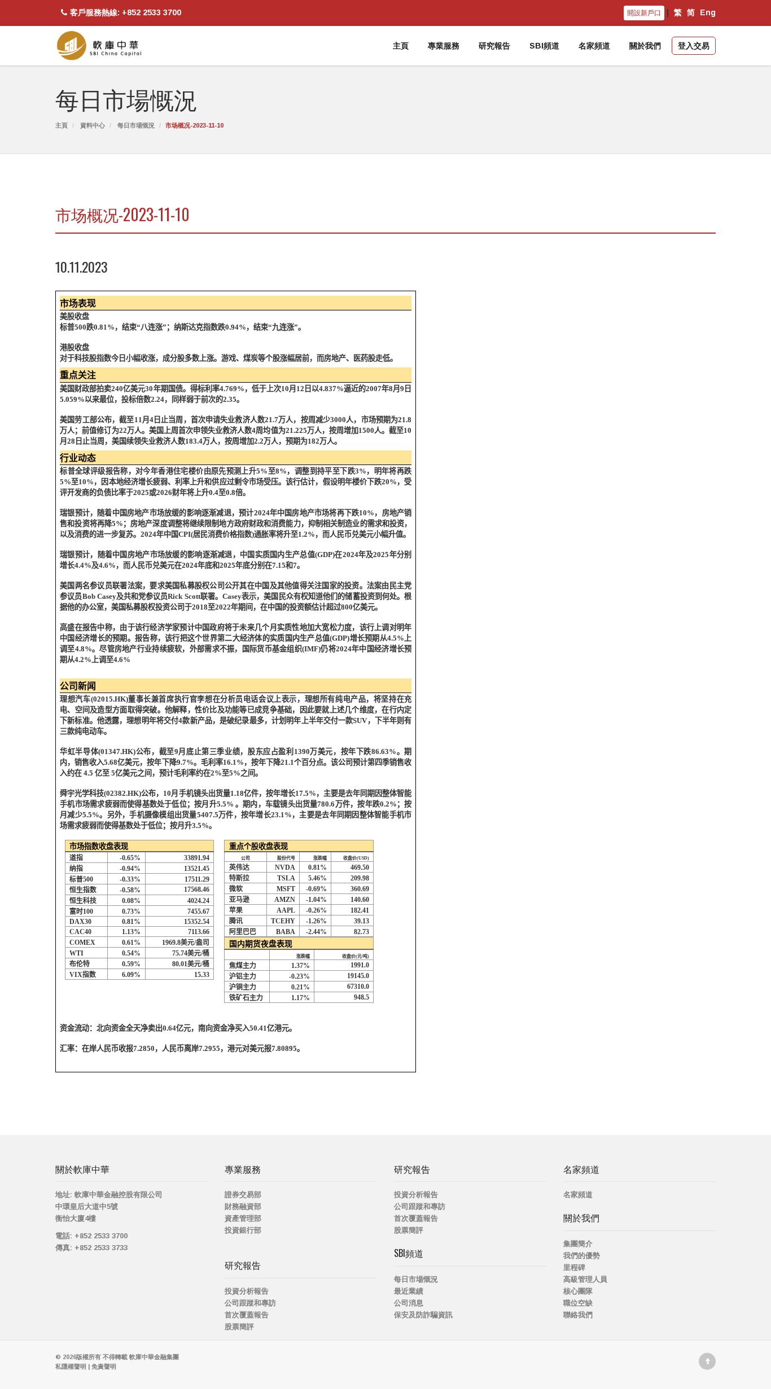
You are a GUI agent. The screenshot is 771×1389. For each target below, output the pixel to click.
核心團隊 (578, 1291)
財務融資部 (243, 1206)
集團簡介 (578, 1243)
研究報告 (494, 45)
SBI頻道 (544, 45)
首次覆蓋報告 (247, 1315)
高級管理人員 (585, 1279)
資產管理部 (243, 1218)
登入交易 (693, 45)
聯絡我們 (578, 1315)
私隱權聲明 (70, 1366)
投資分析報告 (247, 1291)
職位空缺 (578, 1303)
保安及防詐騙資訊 (423, 1315)
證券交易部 (243, 1194)
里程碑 (574, 1267)
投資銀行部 (243, 1230)
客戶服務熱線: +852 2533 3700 (125, 12)
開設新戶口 (644, 13)
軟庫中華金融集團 (154, 1356)
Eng (708, 12)
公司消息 (408, 1303)
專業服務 (443, 45)
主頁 (401, 45)
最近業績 (408, 1291)
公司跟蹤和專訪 (250, 1303)
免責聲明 (103, 1366)
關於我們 (645, 45)
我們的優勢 (581, 1255)
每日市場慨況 (136, 125)
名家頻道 (594, 45)
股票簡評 (239, 1326)
